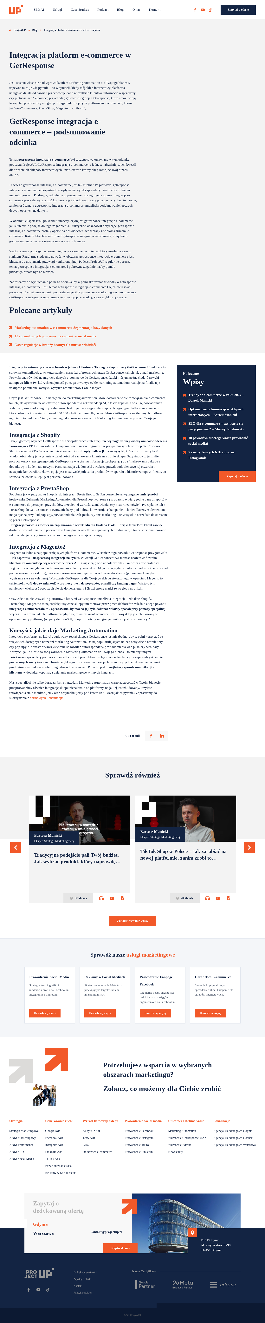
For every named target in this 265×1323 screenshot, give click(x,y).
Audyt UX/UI (91, 1131)
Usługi (57, 9)
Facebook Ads (54, 1137)
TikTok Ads (52, 1158)
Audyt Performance (21, 1144)
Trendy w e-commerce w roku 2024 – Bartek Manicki (216, 397)
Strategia (16, 1121)
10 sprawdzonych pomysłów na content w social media (55, 336)
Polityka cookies (83, 1292)
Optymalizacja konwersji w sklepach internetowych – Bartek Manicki (215, 412)
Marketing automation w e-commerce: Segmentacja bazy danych (63, 328)
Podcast (102, 9)
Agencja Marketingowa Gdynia (232, 1131)
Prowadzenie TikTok (137, 1144)
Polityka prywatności (85, 1272)
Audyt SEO (16, 1151)
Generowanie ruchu (59, 1121)
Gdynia (40, 1224)
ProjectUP (20, 30)
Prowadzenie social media (143, 1121)
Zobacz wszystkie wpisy (132, 920)
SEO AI (39, 9)
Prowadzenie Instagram (139, 1137)
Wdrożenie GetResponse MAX (187, 1137)
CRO (86, 1144)
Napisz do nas (120, 1248)
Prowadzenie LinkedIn (139, 1151)
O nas (136, 9)
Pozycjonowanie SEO (58, 1165)
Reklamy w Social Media (60, 1172)
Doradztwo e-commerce (97, 1151)
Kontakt (154, 9)
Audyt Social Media (21, 1158)
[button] (15, 847)
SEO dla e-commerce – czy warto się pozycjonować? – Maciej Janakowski (216, 426)
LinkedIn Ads (53, 1151)
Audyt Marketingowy (22, 1137)
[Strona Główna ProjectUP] (16, 9)
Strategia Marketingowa (24, 1131)
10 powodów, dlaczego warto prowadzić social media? (218, 440)
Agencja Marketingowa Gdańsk (233, 1137)
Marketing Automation (182, 1131)
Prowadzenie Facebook (139, 1131)
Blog (120, 9)
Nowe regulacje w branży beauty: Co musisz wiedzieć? (56, 345)
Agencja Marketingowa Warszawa (234, 1144)
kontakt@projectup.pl (106, 1232)
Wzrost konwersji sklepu (100, 1121)
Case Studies (80, 9)
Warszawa (43, 1233)
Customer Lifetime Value (186, 1121)
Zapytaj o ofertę (238, 9)
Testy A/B (89, 1137)
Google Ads (52, 1131)
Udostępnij (132, 735)
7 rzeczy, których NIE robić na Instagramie (211, 455)
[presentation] (15, 847)
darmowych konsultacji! (46, 698)
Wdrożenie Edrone (179, 1144)
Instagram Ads (54, 1144)
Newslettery (175, 1151)
